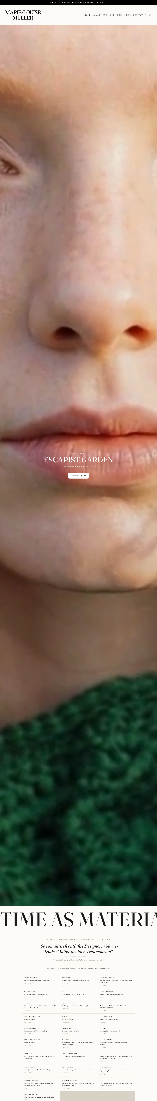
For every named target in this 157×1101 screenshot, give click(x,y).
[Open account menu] (145, 15)
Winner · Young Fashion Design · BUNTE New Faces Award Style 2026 (78, 969)
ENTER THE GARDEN (78, 476)
